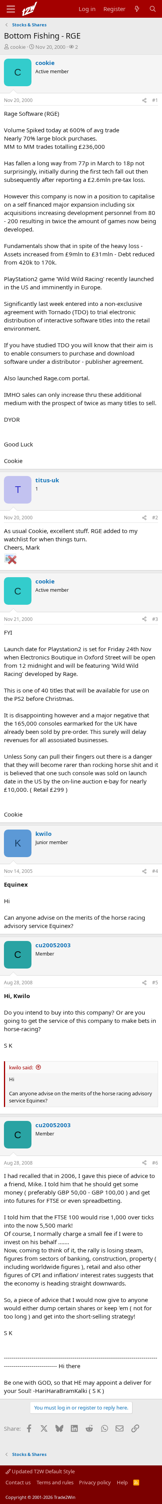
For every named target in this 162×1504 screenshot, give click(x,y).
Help (122, 1482)
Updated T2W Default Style (43, 1471)
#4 (155, 871)
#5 (155, 982)
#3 (155, 619)
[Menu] (11, 9)
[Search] (152, 9)
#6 (155, 1162)
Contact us (18, 1482)
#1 (155, 100)
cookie (18, 46)
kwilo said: (21, 1067)
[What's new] (137, 9)
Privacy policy (95, 1482)
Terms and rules (55, 1482)
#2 (155, 517)
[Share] (144, 100)
